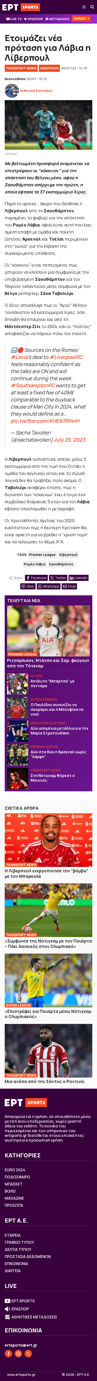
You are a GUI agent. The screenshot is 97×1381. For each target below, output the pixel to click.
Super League (18, 1005)
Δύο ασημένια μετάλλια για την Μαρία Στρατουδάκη (60, 731)
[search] (92, 7)
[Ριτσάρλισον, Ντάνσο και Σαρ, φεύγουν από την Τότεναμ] (48, 630)
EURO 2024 (15, 1169)
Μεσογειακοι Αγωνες (48, 723)
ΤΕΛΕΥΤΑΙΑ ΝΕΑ (23, 600)
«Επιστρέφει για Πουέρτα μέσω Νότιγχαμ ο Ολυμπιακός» (48, 1013)
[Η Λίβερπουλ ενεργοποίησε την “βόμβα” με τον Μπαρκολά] (48, 840)
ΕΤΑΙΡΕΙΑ (12, 1235)
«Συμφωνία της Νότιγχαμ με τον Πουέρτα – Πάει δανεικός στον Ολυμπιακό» (48, 943)
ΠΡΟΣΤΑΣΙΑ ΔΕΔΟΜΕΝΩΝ (28, 1256)
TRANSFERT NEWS (21, 68)
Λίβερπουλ (68, 554)
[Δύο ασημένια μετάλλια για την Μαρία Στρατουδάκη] (17, 731)
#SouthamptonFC (33, 385)
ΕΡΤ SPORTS (23, 1301)
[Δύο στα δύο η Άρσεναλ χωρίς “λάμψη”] (17, 754)
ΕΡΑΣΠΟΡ (35, 19)
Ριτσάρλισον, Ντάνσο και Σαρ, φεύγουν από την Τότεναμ (48, 663)
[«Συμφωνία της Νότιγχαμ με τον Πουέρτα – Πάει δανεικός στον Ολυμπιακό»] (48, 910)
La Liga (36, 675)
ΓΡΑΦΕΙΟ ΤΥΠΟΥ (19, 1242)
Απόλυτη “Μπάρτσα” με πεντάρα (53, 683)
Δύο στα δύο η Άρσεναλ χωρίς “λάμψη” (58, 754)
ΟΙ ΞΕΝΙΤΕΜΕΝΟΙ (44, 699)
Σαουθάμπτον (61, 564)
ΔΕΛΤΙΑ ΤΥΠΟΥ (18, 1249)
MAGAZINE (14, 1198)
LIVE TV (16, 19)
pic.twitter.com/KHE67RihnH (45, 420)
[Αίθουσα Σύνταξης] (12, 91)
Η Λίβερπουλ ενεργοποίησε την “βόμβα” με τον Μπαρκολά (46, 873)
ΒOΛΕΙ (10, 1191)
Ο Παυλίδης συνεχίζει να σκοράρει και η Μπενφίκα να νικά (57, 709)
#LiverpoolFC (66, 357)
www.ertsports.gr (21, 1374)
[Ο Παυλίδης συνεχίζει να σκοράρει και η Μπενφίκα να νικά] (17, 707)
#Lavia (19, 357)
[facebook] (8, 1353)
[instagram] (18, 1353)
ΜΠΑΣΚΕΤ (13, 1184)
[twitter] (28, 1353)
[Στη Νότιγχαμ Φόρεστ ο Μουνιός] (17, 778)
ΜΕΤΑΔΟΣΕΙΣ (59, 19)
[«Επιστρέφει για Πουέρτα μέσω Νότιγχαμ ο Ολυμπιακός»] (48, 980)
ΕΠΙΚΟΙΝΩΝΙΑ (16, 1263)
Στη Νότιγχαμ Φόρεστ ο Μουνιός (53, 778)
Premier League (42, 554)
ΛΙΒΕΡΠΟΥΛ (49, 68)
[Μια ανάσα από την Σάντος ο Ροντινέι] (48, 1051)
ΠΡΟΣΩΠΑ (14, 1205)
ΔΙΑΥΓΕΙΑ (12, 1270)
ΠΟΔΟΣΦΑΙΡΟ (17, 1177)
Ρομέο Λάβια (34, 564)
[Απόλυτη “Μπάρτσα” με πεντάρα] (17, 684)
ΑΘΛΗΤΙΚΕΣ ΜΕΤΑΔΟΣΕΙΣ (34, 1317)
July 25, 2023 (69, 439)
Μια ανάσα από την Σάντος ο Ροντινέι (45, 1081)
